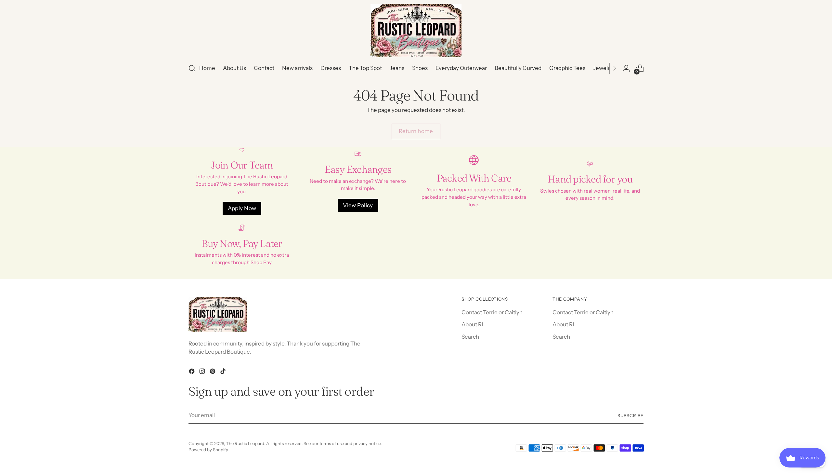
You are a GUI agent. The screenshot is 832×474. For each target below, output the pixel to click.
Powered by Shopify (208, 449)
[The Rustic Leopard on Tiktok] (224, 372)
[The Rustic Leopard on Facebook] (192, 372)
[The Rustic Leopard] (416, 30)
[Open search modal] (192, 68)
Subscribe (631, 415)
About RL (473, 324)
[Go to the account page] (626, 68)
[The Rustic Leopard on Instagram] (203, 372)
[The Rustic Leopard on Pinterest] (213, 372)
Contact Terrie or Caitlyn (492, 312)
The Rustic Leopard (245, 443)
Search (470, 336)
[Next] (614, 68)
